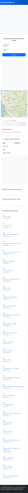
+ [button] (2, 92)
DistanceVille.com (9, 2)
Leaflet (15, 116)
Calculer (14, 55)
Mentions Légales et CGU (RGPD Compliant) (12, 489)
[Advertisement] (14, 20)
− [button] (2, 94)
